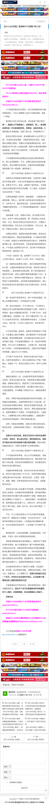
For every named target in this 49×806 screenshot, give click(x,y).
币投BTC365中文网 (26, 799)
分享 (33, 644)
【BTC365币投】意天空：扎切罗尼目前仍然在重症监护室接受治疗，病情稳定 (35, 714)
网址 (5, 777)
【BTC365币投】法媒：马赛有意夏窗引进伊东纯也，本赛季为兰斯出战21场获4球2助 (12, 714)
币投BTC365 (23, 695)
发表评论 (41, 21)
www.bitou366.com (10, 635)
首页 (5, 6)
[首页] (46, 790)
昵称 (7, 766)
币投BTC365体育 (14, 6)
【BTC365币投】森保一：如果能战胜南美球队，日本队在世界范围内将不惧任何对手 (12, 730)
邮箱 (7, 772)
